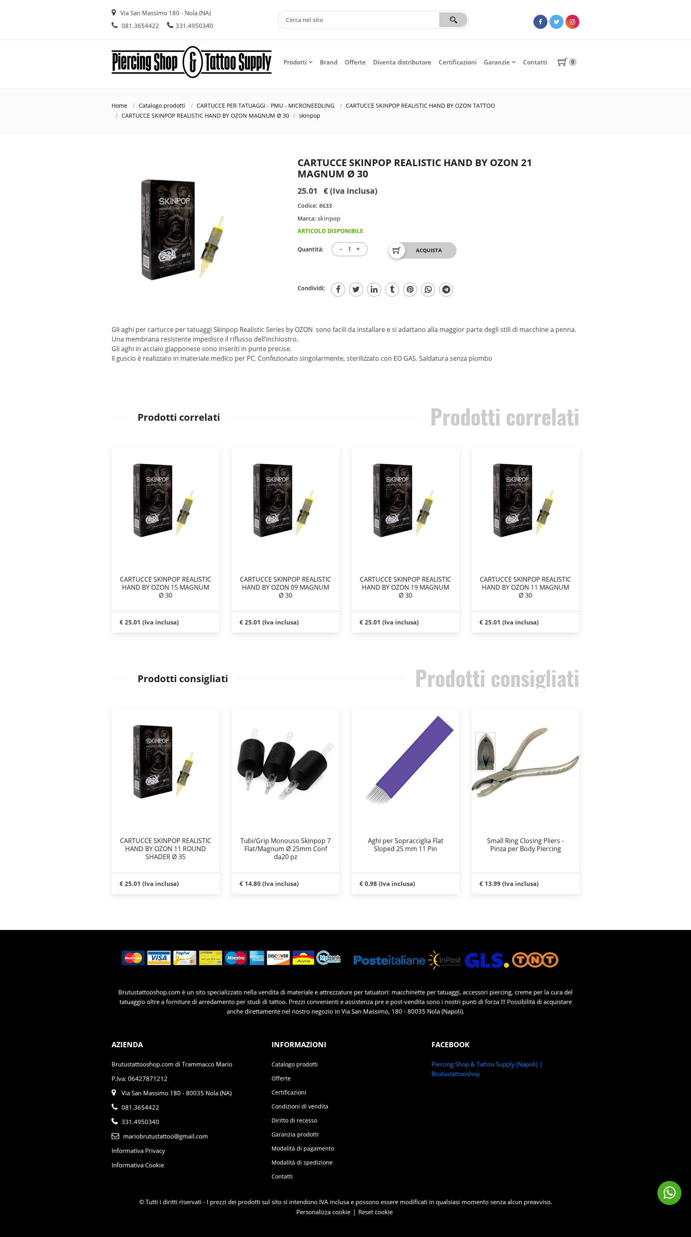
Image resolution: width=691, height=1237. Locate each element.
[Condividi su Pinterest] (410, 290)
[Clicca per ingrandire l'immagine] (186, 229)
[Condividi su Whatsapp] (428, 290)
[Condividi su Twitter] (356, 290)
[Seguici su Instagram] (572, 22)
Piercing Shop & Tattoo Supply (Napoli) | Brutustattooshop (486, 1069)
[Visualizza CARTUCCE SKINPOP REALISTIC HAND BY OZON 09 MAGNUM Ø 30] (286, 500)
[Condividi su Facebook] (338, 290)
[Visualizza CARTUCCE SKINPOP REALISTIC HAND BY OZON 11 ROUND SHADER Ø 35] (166, 762)
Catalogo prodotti (162, 105)
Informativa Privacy (138, 1151)
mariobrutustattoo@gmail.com (165, 1136)
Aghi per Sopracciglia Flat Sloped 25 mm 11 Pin (405, 845)
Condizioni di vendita (300, 1106)
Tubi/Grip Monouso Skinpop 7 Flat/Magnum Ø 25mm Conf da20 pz (285, 849)
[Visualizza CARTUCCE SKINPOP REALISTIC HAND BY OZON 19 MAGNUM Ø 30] (405, 500)
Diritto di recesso (294, 1120)
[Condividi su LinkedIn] (374, 290)
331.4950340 (194, 26)
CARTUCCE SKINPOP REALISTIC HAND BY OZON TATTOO (420, 105)
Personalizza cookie (323, 1212)
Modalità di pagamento (303, 1148)
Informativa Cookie (138, 1165)
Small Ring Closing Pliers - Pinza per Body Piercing (525, 845)
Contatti (535, 62)
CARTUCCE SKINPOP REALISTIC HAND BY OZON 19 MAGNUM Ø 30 (405, 587)
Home (119, 105)
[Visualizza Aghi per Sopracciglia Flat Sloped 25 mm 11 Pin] (405, 763)
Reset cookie (375, 1212)
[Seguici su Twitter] (556, 22)
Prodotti (295, 62)
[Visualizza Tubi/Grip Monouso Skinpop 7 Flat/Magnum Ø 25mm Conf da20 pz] (286, 763)
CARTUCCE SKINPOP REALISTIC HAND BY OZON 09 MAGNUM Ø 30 (285, 587)
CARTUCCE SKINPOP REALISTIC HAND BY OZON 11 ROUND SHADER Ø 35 (165, 849)
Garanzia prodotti (295, 1134)
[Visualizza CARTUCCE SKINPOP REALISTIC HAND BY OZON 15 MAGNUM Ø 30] (166, 500)
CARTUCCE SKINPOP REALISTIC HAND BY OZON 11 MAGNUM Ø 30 (525, 587)
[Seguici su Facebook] (540, 22)
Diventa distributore (402, 62)
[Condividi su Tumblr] (392, 290)
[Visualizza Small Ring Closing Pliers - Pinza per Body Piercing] (525, 763)
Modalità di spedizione (302, 1162)
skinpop (309, 115)
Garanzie (497, 62)
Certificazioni (458, 62)
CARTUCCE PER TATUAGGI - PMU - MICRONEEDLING (265, 105)
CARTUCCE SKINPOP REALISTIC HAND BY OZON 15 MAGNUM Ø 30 (165, 587)
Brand (329, 62)
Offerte (355, 62)
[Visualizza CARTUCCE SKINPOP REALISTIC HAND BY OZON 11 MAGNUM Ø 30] (525, 500)
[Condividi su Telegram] (446, 290)
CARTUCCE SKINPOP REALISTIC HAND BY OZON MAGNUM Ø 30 (205, 115)
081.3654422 (139, 26)
